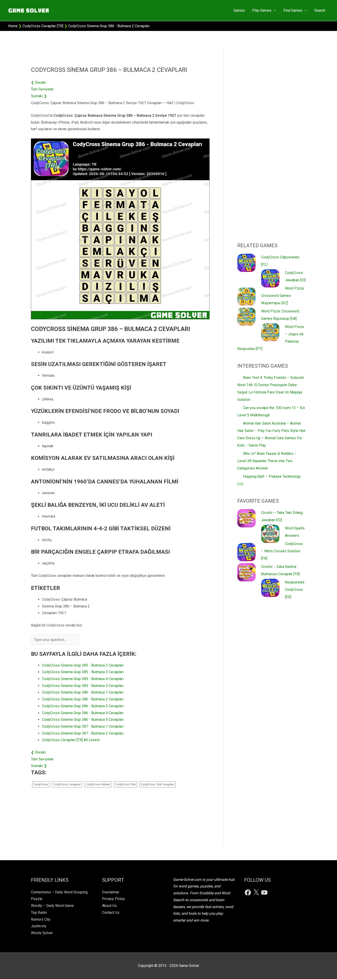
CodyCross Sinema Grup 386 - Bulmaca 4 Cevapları (83, 713)
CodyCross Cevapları (67, 784)
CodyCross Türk (125, 784)
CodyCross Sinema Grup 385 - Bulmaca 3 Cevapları (83, 672)
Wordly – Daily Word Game (52, 905)
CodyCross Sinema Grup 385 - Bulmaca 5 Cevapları (83, 685)
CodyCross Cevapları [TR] (42, 26)
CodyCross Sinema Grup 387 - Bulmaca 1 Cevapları (83, 726)
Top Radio (39, 912)
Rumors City (40, 919)
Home (13, 26)
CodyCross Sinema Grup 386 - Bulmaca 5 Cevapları (83, 719)
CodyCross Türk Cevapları (157, 784)
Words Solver (42, 933)
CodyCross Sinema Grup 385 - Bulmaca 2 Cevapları (83, 665)
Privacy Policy (113, 899)
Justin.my (38, 926)
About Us (109, 905)
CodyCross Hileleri (98, 784)
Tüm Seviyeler (42, 89)
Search (319, 10)
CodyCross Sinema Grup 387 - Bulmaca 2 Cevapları (83, 733)
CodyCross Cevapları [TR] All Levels (71, 740)
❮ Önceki (38, 82)
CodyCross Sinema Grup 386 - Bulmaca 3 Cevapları (83, 706)
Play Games (261, 10)
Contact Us (110, 912)
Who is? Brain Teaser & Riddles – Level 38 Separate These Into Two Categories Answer (266, 460)
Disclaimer (110, 892)
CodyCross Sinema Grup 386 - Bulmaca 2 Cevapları (83, 699)
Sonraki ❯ (39, 96)
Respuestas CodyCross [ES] (294, 589)
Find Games (292, 10)
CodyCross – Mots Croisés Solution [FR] (282, 551)
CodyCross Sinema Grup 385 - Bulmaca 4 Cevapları (83, 679)
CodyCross (40, 784)
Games (239, 10)
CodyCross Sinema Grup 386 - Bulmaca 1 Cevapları (83, 692)
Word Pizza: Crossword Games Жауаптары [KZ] (282, 295)
